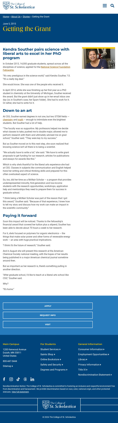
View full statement (20, 392)
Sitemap (7, 366)
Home (6, 16)
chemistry (8, 119)
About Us (15, 16)
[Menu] (106, 6)
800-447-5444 (10, 361)
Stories (26, 16)
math (20, 119)
